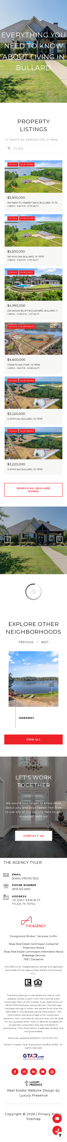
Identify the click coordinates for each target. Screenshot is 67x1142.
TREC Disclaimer (33, 959)
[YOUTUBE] (42, 1071)
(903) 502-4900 (21, 889)
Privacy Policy (50, 1114)
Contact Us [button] (33, 835)
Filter (18, 148)
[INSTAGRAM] (24, 1071)
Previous (7, 540)
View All (33, 739)
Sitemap (33, 1119)
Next (60, 540)
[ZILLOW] (52, 1071)
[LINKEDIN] (33, 1071)
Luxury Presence (33, 1095)
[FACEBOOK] (15, 1071)
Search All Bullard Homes (33, 490)
